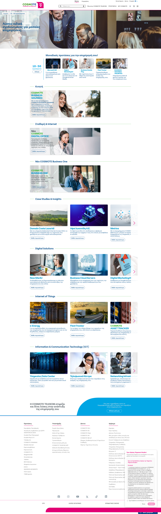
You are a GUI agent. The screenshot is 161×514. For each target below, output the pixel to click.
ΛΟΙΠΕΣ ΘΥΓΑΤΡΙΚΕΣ (75, 503)
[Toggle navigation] (137, 6)
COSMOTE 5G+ (85, 428)
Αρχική (5, 13)
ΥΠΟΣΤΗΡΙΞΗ (112, 6)
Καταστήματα (119, 1)
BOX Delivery (28, 462)
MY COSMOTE (122, 6)
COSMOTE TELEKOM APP (60, 445)
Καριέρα (111, 428)
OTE (43, 503)
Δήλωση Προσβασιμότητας (61, 448)
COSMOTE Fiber (85, 433)
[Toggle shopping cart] (135, 6)
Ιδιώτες (77, 1)
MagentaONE (28, 454)
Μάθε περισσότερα (38, 115)
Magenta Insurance (30, 464)
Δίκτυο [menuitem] (82, 423)
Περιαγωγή (55, 430)
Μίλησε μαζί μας (114, 411)
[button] (130, 6)
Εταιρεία (131, 1)
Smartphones (28, 457)
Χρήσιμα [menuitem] (112, 423)
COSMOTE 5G (84, 430)
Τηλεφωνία (27, 440)
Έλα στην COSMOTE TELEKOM (97, 6)
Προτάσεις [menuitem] (28, 423)
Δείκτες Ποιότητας (115, 433)
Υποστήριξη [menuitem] (56, 423)
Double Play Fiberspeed (31, 435)
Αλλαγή (37, 72)
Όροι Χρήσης (113, 430)
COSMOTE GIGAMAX (30, 442)
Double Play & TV (29, 437)
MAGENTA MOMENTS (31, 469)
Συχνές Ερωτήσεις (58, 428)
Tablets (26, 459)
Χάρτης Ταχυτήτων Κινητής (89, 445)
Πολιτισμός (27, 471)
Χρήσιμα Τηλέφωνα (58, 435)
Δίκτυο (126, 1)
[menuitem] (59, 496)
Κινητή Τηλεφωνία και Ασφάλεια (119, 440)
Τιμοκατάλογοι (57, 440)
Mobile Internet (29, 445)
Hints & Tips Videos (58, 433)
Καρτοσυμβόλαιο (29, 447)
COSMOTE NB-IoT (86, 438)
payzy (26, 467)
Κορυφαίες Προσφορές (31, 428)
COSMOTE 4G (84, 435)
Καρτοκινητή (28, 450)
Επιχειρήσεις (85, 1)
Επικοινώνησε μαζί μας (59, 443)
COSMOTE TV (28, 452)
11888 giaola (28, 474)
